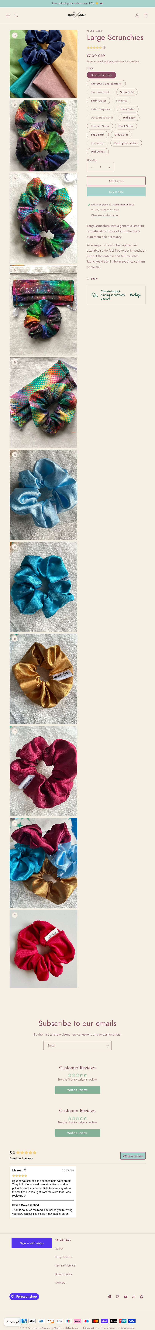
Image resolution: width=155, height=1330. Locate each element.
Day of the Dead (101, 75)
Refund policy (63, 1274)
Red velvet (99, 143)
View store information (105, 215)
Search (59, 1248)
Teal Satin (129, 117)
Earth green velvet (126, 143)
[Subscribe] (107, 1045)
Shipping (109, 61)
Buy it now (116, 192)
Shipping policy (128, 1328)
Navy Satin (128, 109)
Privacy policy (90, 1328)
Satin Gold (127, 92)
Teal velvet (98, 151)
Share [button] (94, 278)
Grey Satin (121, 134)
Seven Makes (34, 1328)
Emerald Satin (100, 126)
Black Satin (126, 126)
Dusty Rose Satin (104, 118)
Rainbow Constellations (106, 83)
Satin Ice (123, 101)
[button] (8, 15)
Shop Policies (63, 1257)
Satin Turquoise (103, 109)
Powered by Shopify (52, 1328)
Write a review (77, 1090)
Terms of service (65, 1265)
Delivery (60, 1282)
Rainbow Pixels (102, 92)
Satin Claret (98, 100)
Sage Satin (98, 134)
